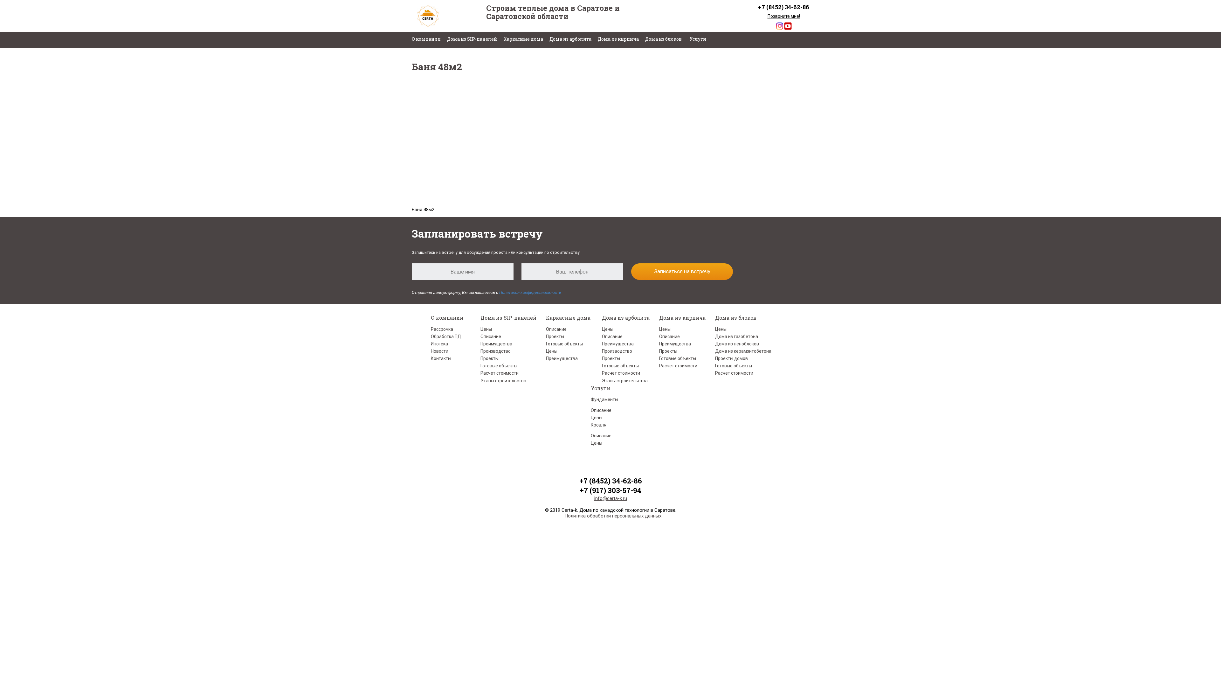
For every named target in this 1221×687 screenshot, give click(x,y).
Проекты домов (731, 358)
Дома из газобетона (736, 336)
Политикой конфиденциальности (530, 292)
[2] (596, 98)
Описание (490, 336)
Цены (486, 329)
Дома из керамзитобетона (743, 351)
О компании (426, 39)
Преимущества (496, 343)
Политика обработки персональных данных (612, 516)
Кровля (598, 424)
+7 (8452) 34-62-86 (783, 7)
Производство (495, 351)
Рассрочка (442, 329)
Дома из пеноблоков (737, 343)
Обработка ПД (446, 336)
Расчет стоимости (499, 373)
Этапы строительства (503, 380)
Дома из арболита (570, 39)
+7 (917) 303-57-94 (610, 490)
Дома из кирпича (618, 39)
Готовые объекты (498, 365)
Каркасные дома (523, 39)
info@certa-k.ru (610, 498)
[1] (560, 98)
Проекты (489, 358)
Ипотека (439, 343)
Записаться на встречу (682, 271)
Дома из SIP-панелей (472, 39)
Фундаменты (604, 399)
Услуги (698, 39)
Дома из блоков (663, 39)
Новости (439, 351)
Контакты (441, 358)
